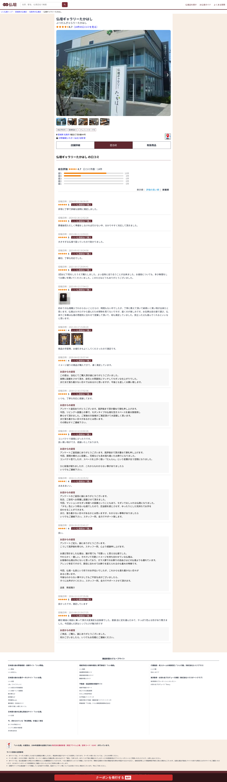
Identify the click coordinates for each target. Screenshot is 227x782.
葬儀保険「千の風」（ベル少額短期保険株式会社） (95, 703)
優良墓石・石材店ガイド (16, 703)
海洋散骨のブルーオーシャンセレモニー (163, 681)
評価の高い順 (152, 189)
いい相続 (82, 669)
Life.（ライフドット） (15, 684)
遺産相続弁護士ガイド (86, 675)
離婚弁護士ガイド (85, 678)
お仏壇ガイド (205, 4)
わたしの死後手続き (85, 694)
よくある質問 (219, 4)
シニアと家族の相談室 (15, 728)
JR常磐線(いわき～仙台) (68, 137)
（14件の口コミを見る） (85, 27)
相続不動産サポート (85, 688)
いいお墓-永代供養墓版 (15, 688)
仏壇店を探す (191, 4)
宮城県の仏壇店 (21, 12)
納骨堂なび (11, 697)
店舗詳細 (75, 145)
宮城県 (60, 134)
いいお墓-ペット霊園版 (15, 691)
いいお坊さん (12, 672)
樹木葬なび (11, 694)
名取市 (67, 134)
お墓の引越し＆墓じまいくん (17, 706)
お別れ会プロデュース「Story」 (161, 684)
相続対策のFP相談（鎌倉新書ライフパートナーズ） (95, 700)
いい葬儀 (11, 669)
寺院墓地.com (12, 700)
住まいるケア (155, 672)
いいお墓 (11, 681)
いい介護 (153, 669)
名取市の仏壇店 (35, 12)
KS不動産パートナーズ (86, 697)
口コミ (113, 145)
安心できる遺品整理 (85, 691)
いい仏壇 (11, 715)
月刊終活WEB (12, 731)
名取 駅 (82, 137)
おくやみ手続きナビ (14, 724)
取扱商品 (151, 145)
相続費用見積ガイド (85, 672)
